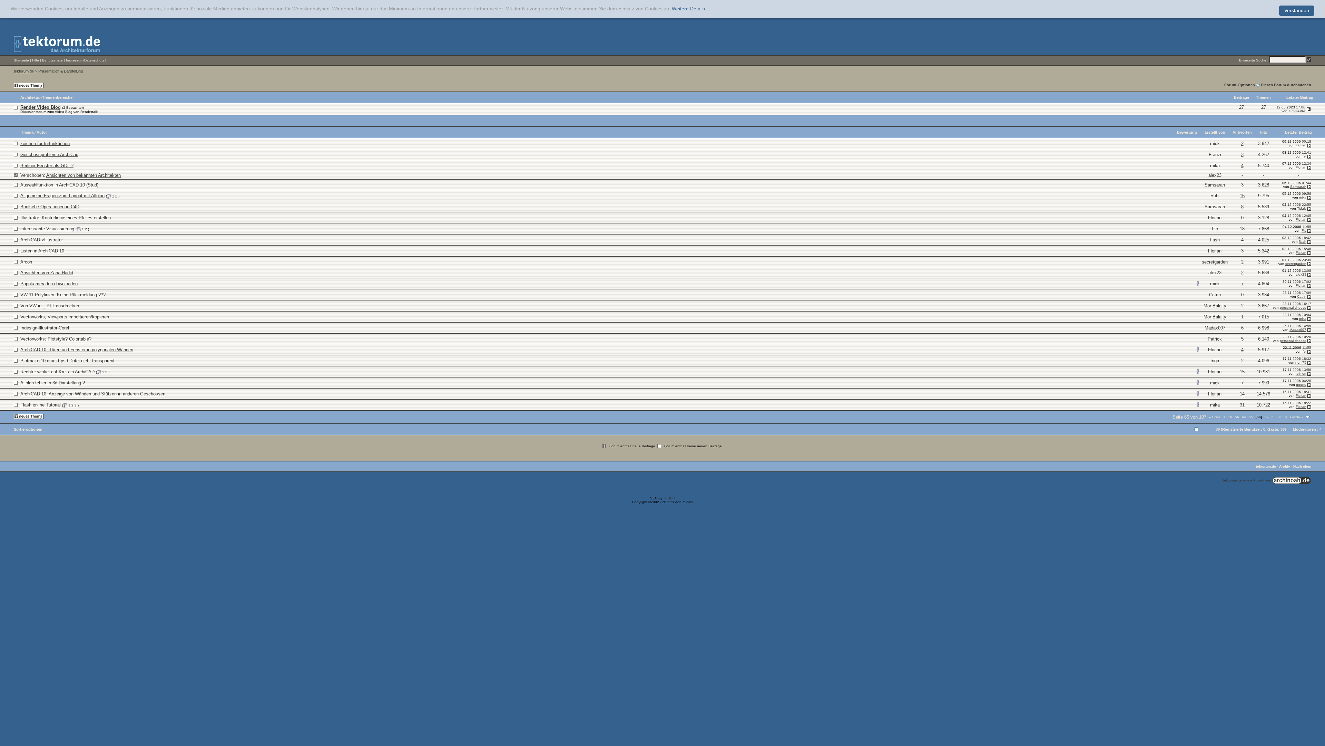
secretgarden (1215, 262)
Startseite (21, 60)
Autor (42, 132)
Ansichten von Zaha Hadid (46, 272)
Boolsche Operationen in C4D (49, 206)
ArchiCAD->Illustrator (41, 239)
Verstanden (1296, 10)
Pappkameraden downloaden (49, 283)
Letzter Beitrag (1298, 132)
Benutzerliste (52, 60)
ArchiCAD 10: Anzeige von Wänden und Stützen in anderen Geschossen (92, 393)
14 (1242, 393)
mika (1215, 165)
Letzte (1296, 417)
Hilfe (35, 60)
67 (1267, 417)
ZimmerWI (1296, 111)
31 (1242, 405)
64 (1244, 417)
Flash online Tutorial (40, 405)
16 (1242, 195)
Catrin (1215, 294)
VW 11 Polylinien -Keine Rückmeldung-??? (63, 294)
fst (1304, 156)
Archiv (1284, 466)
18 (1242, 228)
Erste (1214, 417)
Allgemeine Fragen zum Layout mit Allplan (62, 195)
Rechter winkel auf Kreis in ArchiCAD (57, 371)
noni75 (1300, 362)
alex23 (1214, 175)
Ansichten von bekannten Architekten (83, 175)
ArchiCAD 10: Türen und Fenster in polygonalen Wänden (76, 349)
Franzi (1215, 154)
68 (1274, 417)
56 (1237, 417)
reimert (1301, 373)
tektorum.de (24, 71)
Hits (1263, 132)
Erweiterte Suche (1252, 60)
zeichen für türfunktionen (45, 143)
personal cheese (1293, 307)
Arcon (26, 262)
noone (1301, 384)
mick (1215, 143)
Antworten (1242, 132)
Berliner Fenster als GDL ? (46, 165)
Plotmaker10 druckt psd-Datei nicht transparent (67, 360)
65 (1251, 417)
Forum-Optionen (1239, 85)
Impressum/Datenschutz (85, 60)
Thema (27, 132)
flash (1215, 239)
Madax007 (1215, 328)
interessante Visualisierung (47, 228)
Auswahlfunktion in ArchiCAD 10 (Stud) (59, 185)
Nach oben (1302, 466)
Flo (1215, 228)
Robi (1214, 195)
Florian (1301, 145)
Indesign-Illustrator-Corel (44, 328)
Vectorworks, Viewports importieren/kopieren (64, 316)
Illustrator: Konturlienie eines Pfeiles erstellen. (66, 217)
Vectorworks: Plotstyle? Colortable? (55, 339)
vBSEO (669, 498)
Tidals (1301, 208)
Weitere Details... (690, 8)
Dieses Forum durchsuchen (1286, 85)
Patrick (1215, 339)
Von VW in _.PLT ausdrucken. (50, 305)
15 (1242, 371)
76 (1280, 417)
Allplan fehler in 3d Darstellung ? (52, 382)
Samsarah (1215, 185)
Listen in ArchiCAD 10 (42, 251)
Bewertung (1187, 132)
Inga (1214, 360)
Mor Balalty (1215, 305)
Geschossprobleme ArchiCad (49, 154)
